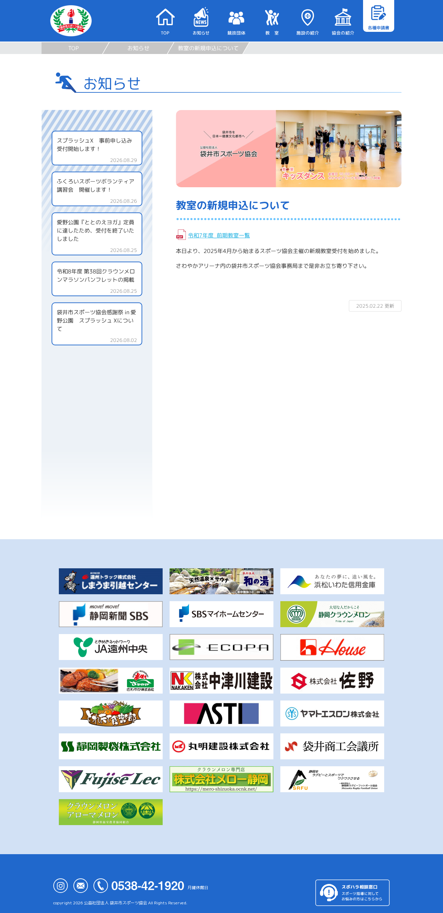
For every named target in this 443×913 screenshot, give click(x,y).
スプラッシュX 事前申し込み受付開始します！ (94, 145)
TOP (73, 48)
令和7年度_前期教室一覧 (219, 235)
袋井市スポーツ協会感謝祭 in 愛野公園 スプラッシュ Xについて (96, 320)
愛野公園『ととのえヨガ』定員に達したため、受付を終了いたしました (95, 230)
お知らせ (138, 48)
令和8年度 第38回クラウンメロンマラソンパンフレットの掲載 (96, 275)
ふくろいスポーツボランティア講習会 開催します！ (95, 185)
